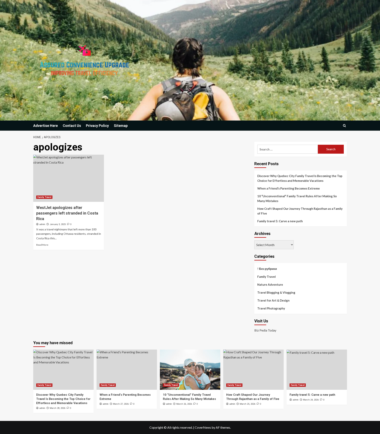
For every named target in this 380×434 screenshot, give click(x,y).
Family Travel (44, 197)
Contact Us (72, 126)
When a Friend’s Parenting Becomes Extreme (288, 188)
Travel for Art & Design (273, 300)
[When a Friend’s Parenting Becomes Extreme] (127, 370)
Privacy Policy (97, 126)
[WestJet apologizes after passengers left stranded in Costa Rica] (68, 178)
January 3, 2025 (58, 224)
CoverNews (203, 427)
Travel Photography (271, 308)
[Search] (344, 125)
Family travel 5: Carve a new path (280, 221)
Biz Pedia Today (265, 330)
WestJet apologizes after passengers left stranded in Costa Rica (67, 213)
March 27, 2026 (121, 404)
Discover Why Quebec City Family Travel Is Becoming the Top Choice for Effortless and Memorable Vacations (299, 178)
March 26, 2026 (184, 404)
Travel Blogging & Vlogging (276, 292)
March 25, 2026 (247, 404)
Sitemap (121, 126)
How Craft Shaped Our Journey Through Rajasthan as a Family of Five (300, 211)
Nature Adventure (270, 284)
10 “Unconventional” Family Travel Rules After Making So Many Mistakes (297, 198)
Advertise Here (45, 126)
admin (42, 224)
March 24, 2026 (311, 400)
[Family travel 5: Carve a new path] (317, 370)
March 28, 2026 (57, 408)
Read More (42, 244)
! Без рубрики (267, 268)
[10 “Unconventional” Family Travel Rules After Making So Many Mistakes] (190, 370)
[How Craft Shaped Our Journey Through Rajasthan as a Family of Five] (253, 370)
